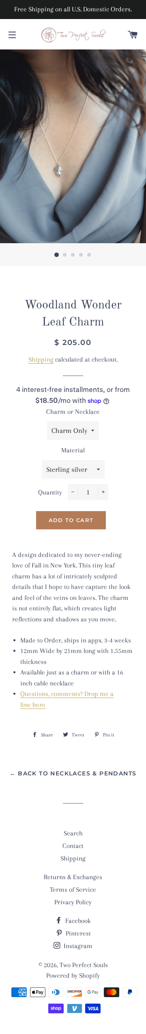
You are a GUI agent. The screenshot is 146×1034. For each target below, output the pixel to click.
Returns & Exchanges (73, 877)
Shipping (41, 359)
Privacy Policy (73, 902)
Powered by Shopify (73, 975)
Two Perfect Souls (84, 965)
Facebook (77, 921)
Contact (73, 846)
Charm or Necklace (73, 411)
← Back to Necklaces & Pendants (73, 773)
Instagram (77, 946)
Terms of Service (73, 889)
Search (73, 833)
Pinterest (77, 933)
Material (73, 450)
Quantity (50, 492)
